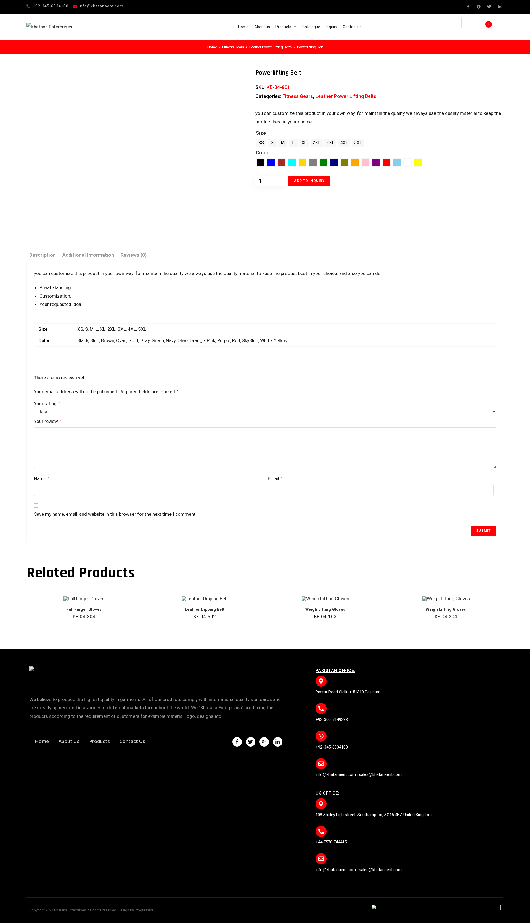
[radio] (261, 143)
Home (243, 27)
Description (42, 255)
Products (283, 27)
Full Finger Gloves (84, 609)
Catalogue (311, 27)
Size (261, 133)
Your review (47, 421)
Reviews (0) (134, 255)
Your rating (47, 403)
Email (275, 478)
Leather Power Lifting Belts (270, 47)
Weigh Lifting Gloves (325, 609)
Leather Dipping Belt (205, 609)
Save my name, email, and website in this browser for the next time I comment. (115, 514)
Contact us (352, 27)
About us (262, 27)
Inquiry (331, 27)
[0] (480, 27)
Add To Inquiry (309, 181)
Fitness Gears (233, 47)
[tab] (42, 255)
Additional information (88, 255)
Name (41, 478)
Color (262, 152)
